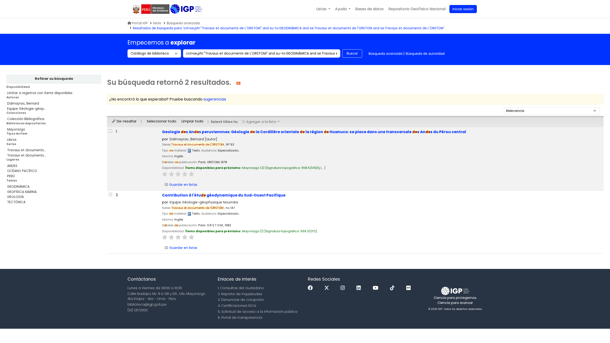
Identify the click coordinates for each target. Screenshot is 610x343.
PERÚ (11, 176)
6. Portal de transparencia (240, 317)
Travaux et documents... (26, 150)
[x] (328, 288)
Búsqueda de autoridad (425, 53)
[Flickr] (409, 288)
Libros (11, 139)
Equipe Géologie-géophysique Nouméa (204, 202)
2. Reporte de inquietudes (240, 294)
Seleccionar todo (161, 121)
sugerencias (214, 99)
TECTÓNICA (16, 202)
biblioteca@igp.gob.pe (147, 304)
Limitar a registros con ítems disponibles (39, 93)
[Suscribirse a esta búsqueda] (238, 83)
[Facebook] (311, 288)
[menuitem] (416, 9)
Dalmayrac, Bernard (23, 103)
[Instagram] (344, 288)
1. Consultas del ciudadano (241, 288)
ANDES (12, 166)
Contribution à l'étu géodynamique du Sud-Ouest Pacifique (223, 195)
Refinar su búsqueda (54, 78)
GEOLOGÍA (15, 197)
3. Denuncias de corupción (241, 299)
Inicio (157, 23)
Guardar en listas (182, 184)
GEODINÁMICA (18, 186)
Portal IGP (140, 23)
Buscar (352, 53)
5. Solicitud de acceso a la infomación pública (257, 311)
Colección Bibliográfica (25, 119)
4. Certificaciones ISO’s (237, 305)
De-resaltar (126, 121)
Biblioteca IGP (186, 9)
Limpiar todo (192, 121)
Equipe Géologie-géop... (26, 108)
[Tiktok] (393, 288)
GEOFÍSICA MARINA (22, 192)
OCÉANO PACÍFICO (22, 171)
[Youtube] (377, 288)
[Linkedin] (359, 288)
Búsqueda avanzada (183, 23)
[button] (323, 9)
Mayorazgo (16, 129)
